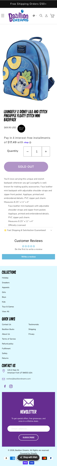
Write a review (28, 256)
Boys (4, 297)
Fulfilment (6, 348)
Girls (4, 292)
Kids (4, 302)
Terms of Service (9, 339)
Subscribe (28, 437)
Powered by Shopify (28, 453)
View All (5, 311)
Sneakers (6, 282)
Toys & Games (8, 306)
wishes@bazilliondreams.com (18, 378)
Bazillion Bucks (8, 329)
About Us (6, 334)
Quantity (12, 151)
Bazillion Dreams (22, 450)
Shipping (32, 329)
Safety (4, 353)
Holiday (5, 278)
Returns (5, 358)
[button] (3, 16)
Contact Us (6, 324)
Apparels (5, 287)
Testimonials (33, 324)
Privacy (31, 334)
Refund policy (7, 343)
